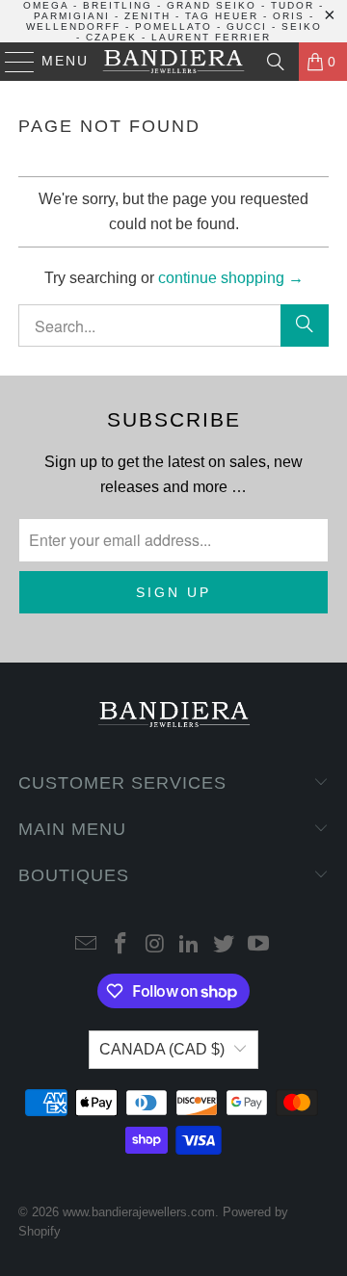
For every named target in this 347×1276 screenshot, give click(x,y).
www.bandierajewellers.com (139, 1212)
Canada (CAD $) (162, 1049)
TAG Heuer (221, 16)
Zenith (147, 16)
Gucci (247, 26)
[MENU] (11, 61)
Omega (45, 5)
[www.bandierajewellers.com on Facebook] (121, 945)
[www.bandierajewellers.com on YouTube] (258, 945)
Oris (289, 16)
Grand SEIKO (211, 5)
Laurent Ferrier (211, 37)
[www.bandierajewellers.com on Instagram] (155, 945)
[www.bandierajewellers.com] (173, 61)
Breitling (117, 5)
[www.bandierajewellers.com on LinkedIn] (189, 945)
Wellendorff (73, 26)
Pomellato (173, 26)
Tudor (292, 5)
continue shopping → (231, 278)
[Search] (275, 61)
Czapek (111, 37)
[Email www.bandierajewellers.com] (86, 945)
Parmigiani (72, 16)
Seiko (301, 26)
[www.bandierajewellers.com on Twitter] (224, 945)
